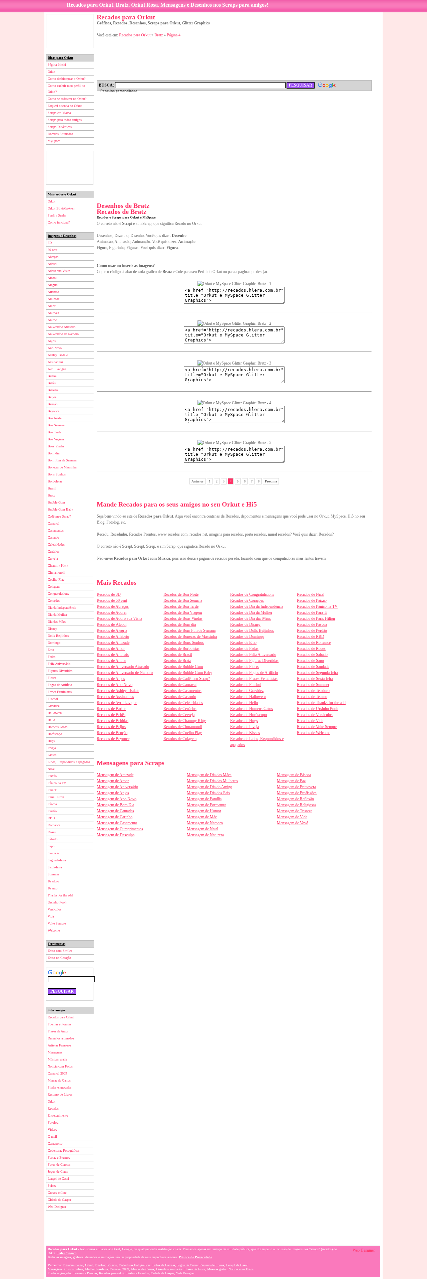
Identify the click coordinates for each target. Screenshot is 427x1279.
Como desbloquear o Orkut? (66, 79)
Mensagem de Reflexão (295, 799)
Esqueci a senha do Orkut (65, 106)
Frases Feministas (60, 692)
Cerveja (53, 558)
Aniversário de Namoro (63, 334)
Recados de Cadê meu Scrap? (186, 678)
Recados (53, 1108)
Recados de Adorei (111, 612)
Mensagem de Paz (291, 780)
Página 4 (173, 35)
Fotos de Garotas (59, 1164)
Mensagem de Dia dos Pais (208, 793)
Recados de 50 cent (112, 600)
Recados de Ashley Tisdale (118, 690)
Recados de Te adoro (313, 690)
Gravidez (53, 706)
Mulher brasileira (96, 1269)
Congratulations (58, 593)
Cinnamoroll (56, 572)
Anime (52, 320)
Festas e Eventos (59, 1157)
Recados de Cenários (179, 708)
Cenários (53, 551)
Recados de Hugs (244, 720)
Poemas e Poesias (59, 1024)
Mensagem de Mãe (202, 817)
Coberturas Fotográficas (63, 1150)
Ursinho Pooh (57, 902)
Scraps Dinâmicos (60, 127)
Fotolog (53, 1122)
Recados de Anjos (111, 678)
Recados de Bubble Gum (183, 666)
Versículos (54, 909)
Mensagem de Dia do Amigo (209, 787)
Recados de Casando (179, 696)
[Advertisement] (70, 31)
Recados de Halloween (248, 696)
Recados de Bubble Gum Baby (187, 672)
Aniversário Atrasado (61, 327)
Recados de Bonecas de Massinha (190, 636)
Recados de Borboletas (181, 648)
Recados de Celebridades (183, 702)
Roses (52, 832)
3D (50, 243)
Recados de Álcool (111, 624)
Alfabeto (53, 292)
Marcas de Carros (59, 1080)
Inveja (52, 748)
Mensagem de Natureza (205, 835)
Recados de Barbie (111, 708)
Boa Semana (56, 425)
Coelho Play (56, 579)
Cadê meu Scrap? (59, 516)
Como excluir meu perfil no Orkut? (66, 89)
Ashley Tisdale (58, 355)
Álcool (52, 278)
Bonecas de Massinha (62, 467)
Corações (54, 600)
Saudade (53, 853)
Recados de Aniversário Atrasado (123, 666)
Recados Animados (60, 134)
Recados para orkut (111, 1273)
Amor (51, 306)
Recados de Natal (310, 594)
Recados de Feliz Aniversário (253, 654)
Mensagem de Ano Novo (116, 799)
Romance (54, 825)
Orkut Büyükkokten (61, 208)
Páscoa (52, 804)
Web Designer (57, 1207)
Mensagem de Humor (204, 811)
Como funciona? (59, 222)
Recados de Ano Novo (114, 684)
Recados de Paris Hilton (316, 618)
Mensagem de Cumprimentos (120, 829)
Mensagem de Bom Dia (115, 805)
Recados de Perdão (312, 630)
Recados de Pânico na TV (317, 606)
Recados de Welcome (313, 732)
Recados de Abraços (113, 606)
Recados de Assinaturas (115, 696)
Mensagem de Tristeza (294, 811)
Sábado (52, 839)
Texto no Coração (59, 958)
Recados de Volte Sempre (317, 726)
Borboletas (55, 481)
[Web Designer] (364, 1251)
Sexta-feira (55, 867)
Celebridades (56, 544)
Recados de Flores (244, 666)
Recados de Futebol (245, 684)
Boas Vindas (56, 446)
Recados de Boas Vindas (182, 618)
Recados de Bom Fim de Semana (189, 630)
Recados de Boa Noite (180, 594)
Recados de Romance (314, 642)
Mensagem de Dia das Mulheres (212, 780)
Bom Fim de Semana (62, 460)
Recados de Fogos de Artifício (254, 672)
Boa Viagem (56, 439)
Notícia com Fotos (60, 1066)
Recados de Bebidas (112, 720)
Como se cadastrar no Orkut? (67, 99)
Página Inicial (57, 64)
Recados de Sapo (310, 660)
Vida (51, 916)
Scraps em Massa (59, 113)
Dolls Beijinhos (58, 635)
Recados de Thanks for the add (321, 702)
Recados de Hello (244, 702)
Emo (51, 650)
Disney (52, 628)
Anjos (52, 341)
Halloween (55, 713)
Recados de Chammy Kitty (184, 720)
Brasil (52, 488)
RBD (51, 818)
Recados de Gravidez (247, 690)
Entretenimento (58, 1115)
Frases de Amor (58, 1031)
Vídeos (52, 1129)
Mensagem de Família (204, 799)
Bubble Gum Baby (60, 509)
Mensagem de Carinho (114, 817)
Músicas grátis (57, 1059)
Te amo (52, 888)
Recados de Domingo (247, 636)
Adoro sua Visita (59, 271)
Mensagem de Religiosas (296, 805)
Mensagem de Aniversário (117, 787)
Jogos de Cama (58, 1171)
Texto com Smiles (60, 951)
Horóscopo (55, 734)
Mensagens (172, 5)
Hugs (51, 741)
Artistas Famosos (59, 1045)
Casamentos (56, 530)
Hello (51, 720)
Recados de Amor (111, 648)
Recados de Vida (310, 720)
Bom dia (53, 453)
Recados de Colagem (179, 738)
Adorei (52, 264)
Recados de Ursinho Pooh (317, 708)
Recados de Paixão (312, 600)
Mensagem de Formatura (206, 805)
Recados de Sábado (312, 654)
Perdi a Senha (57, 215)
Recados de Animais (113, 654)
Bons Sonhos (57, 474)
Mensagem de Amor (113, 780)
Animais (53, 313)
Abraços (53, 257)
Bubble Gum (56, 502)
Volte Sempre (57, 923)
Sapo (51, 846)
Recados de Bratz (177, 660)
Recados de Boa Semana (182, 600)
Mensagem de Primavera (296, 787)
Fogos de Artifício (60, 685)
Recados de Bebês (111, 714)
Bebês (52, 383)
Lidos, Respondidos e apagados (69, 762)
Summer (53, 874)
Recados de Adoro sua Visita (119, 618)
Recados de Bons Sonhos (183, 642)
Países (52, 1185)
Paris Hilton (56, 797)
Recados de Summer (313, 684)
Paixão (52, 776)
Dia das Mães (57, 621)
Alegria (52, 285)
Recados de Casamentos (182, 690)
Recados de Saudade (313, 666)
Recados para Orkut (61, 1017)
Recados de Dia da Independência (256, 606)
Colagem (54, 586)
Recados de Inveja (244, 726)
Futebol (53, 699)
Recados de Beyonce (113, 738)
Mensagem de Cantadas (115, 811)
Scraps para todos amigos (65, 120)
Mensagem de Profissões (297, 793)
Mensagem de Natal (202, 829)
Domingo (54, 643)
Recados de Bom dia (179, 624)
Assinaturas (55, 362)
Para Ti (52, 790)
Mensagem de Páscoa (294, 774)
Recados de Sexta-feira (315, 678)
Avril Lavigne (57, 369)
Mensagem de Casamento (117, 823)
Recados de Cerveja (178, 714)
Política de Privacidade (195, 1257)
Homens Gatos (57, 727)
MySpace (54, 141)
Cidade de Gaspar (59, 1199)
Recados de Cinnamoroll (182, 726)
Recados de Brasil (177, 654)
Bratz (51, 495)
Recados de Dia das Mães (250, 618)
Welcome (54, 930)
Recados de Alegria (112, 630)
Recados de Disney (245, 624)
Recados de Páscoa (312, 624)
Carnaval (53, 523)
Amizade (53, 299)
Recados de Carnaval (179, 684)
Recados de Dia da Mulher (251, 612)
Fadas (51, 657)
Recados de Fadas (244, 648)
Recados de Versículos (315, 714)
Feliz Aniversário (59, 664)
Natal (51, 769)
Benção (52, 404)
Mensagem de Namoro (205, 823)
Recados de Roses (311, 648)
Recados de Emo (243, 642)
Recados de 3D (109, 594)
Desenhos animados (61, 1038)
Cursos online (57, 1192)
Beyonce (53, 411)
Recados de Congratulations (252, 594)
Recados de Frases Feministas (254, 678)
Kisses (52, 755)
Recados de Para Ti (312, 612)
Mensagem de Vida (292, 817)
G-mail (52, 1136)
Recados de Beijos (111, 726)
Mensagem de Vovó (292, 823)
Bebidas (53, 390)
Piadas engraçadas (59, 1087)
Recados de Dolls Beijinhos (252, 630)
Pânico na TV (57, 783)
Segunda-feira (57, 860)
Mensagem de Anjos (113, 793)
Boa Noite (54, 418)
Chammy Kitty (58, 565)
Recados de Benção (112, 732)
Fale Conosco (66, 1253)
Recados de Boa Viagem (182, 612)
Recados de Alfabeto (113, 636)
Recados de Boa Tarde (180, 606)
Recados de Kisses (245, 732)
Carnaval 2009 (57, 1073)
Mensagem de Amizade (115, 774)
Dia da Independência (62, 607)
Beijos (52, 397)
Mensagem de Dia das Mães (209, 774)
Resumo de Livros (60, 1094)
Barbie (52, 376)
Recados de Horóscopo (248, 714)
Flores (52, 678)
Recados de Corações (247, 600)
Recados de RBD (310, 636)
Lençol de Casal (58, 1178)
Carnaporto (55, 1143)
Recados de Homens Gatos (251, 708)
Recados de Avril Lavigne (117, 702)
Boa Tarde (54, 432)
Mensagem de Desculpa (115, 835)
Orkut (138, 5)
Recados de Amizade (113, 642)
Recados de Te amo (312, 696)
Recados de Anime (111, 660)
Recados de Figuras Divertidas (254, 660)
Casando (53, 537)
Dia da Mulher (57, 614)
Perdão (52, 811)
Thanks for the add (60, 895)
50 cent (52, 250)
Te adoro (53, 881)
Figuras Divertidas (60, 671)
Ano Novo (55, 348)
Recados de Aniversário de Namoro (125, 672)
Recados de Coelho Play (182, 732)
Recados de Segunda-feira (317, 672)
